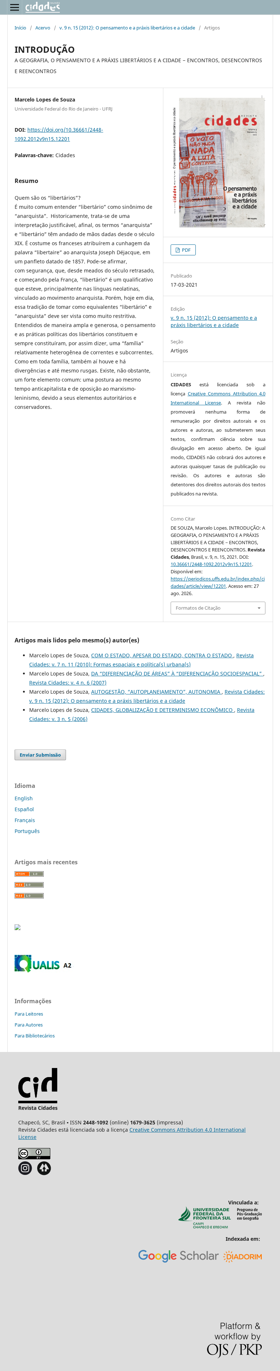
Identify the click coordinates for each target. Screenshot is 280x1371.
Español (24, 809)
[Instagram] (25, 1173)
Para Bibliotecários (35, 1035)
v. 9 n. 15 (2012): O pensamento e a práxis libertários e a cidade (127, 27)
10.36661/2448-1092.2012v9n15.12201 (211, 564)
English (24, 798)
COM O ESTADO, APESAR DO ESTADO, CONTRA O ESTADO (162, 655)
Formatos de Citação (198, 608)
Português (27, 831)
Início (20, 27)
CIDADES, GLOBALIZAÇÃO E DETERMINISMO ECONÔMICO (162, 709)
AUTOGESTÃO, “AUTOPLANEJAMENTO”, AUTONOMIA (156, 691)
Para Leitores (29, 1014)
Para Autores (29, 1024)
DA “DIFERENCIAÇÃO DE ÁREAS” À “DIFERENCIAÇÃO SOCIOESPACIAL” (177, 673)
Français (25, 820)
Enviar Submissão (40, 755)
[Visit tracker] (17, 928)
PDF (186, 250)
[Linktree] (44, 1173)
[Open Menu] (14, 7)
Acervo (42, 27)
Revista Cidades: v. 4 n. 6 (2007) (67, 682)
